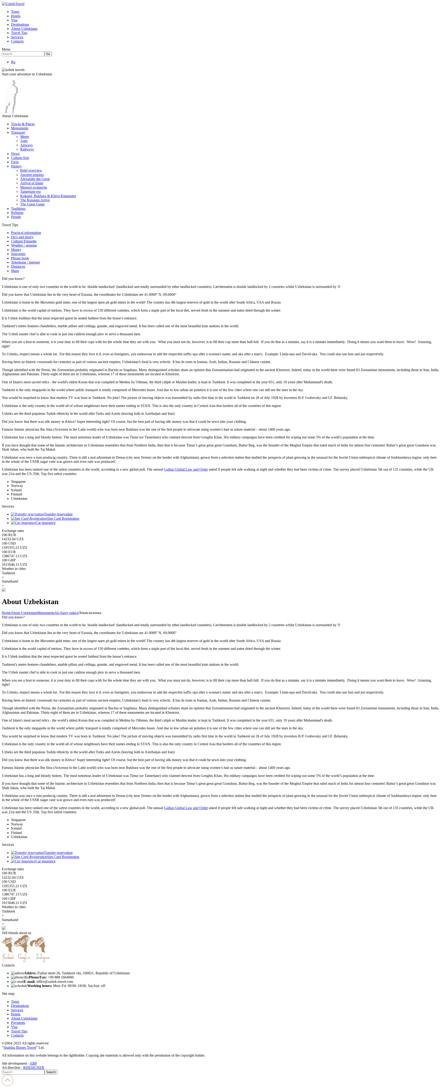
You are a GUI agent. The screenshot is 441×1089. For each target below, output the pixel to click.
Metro (24, 137)
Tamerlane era (30, 191)
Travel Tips (19, 33)
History (16, 166)
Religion (17, 213)
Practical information (26, 233)
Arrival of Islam (31, 183)
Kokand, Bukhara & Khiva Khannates (48, 196)
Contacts (17, 41)
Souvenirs (18, 254)
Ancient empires (32, 175)
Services (17, 37)
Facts (15, 162)
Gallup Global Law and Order (186, 469)
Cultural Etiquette (24, 241)
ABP (33, 1063)
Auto (24, 141)
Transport (18, 132)
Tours (15, 12)
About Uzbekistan (24, 29)
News (15, 154)
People (16, 217)
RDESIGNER (33, 1067)
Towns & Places (23, 124)
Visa (14, 20)
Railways (27, 149)
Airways (26, 145)
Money (16, 250)
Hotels (15, 16)
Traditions (18, 208)
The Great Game (32, 204)
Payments (18, 1023)
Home (6, 613)
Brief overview (31, 170)
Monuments (19, 128)
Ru (13, 62)
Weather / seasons (24, 245)
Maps (15, 271)
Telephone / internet (25, 262)
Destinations (20, 24)
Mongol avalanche (33, 187)
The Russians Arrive (35, 200)
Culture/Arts (20, 158)
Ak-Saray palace (66, 613)
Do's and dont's (22, 237)
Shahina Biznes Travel (19, 1047)
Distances (18, 266)
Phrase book (20, 258)
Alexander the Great (35, 179)
